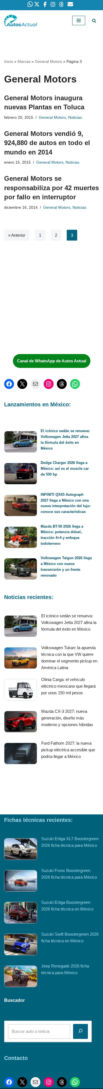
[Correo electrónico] (35, 384)
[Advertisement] (45, 308)
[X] (22, 384)
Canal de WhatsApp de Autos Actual (51, 360)
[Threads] (62, 384)
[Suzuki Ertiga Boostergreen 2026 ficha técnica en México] (20, 913)
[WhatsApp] (75, 384)
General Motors (48, 61)
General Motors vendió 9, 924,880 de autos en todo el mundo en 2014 (47, 143)
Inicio (8, 61)
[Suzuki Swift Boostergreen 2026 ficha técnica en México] (20, 945)
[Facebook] (9, 384)
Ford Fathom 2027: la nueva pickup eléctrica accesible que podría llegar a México (68, 750)
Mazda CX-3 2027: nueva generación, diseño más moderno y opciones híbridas (67, 718)
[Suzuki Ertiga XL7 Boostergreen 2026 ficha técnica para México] (20, 850)
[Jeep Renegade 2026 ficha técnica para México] (20, 977)
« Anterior (16, 235)
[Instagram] (49, 384)
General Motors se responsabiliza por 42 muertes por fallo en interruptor (51, 188)
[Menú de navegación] (78, 20)
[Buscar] (94, 21)
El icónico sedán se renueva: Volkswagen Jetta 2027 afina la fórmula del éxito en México (68, 622)
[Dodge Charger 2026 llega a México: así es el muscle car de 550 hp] (20, 474)
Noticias (75, 117)
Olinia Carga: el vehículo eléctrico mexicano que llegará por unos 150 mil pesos (68, 686)
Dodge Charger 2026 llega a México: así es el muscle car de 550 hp (65, 468)
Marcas (24, 61)
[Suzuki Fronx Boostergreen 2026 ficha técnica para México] (20, 882)
